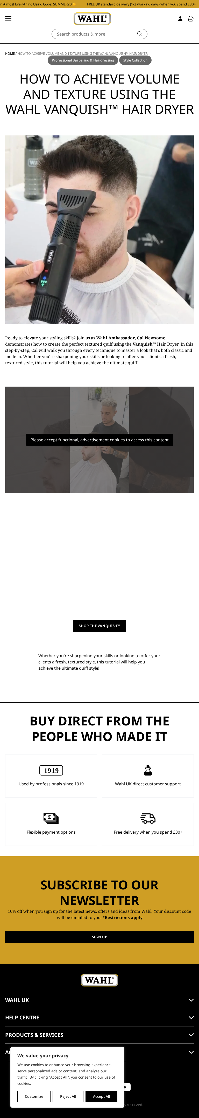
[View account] (180, 18)
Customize (34, 1096)
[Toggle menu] (8, 18)
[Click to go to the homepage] (92, 18)
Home (10, 53)
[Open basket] (191, 19)
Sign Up (99, 937)
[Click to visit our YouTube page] (125, 1087)
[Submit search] (139, 34)
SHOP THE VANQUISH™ (99, 625)
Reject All (68, 1096)
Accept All (101, 1096)
